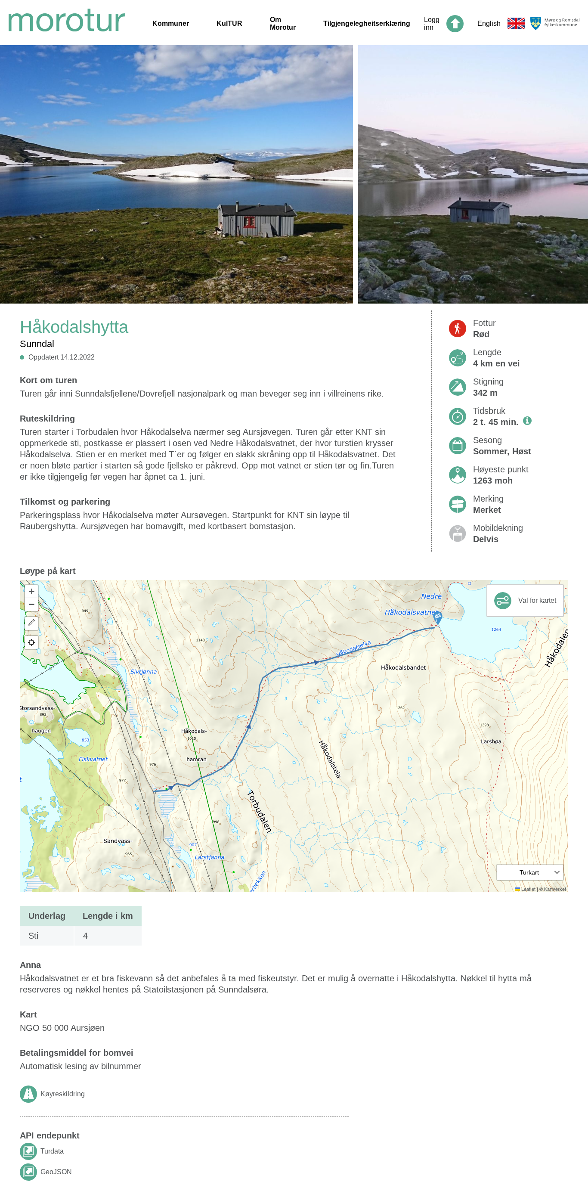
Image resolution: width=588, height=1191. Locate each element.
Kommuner (170, 23)
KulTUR (229, 23)
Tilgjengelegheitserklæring (366, 23)
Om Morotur (283, 23)
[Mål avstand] (31, 623)
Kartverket (555, 888)
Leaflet (527, 888)
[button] (438, 618)
